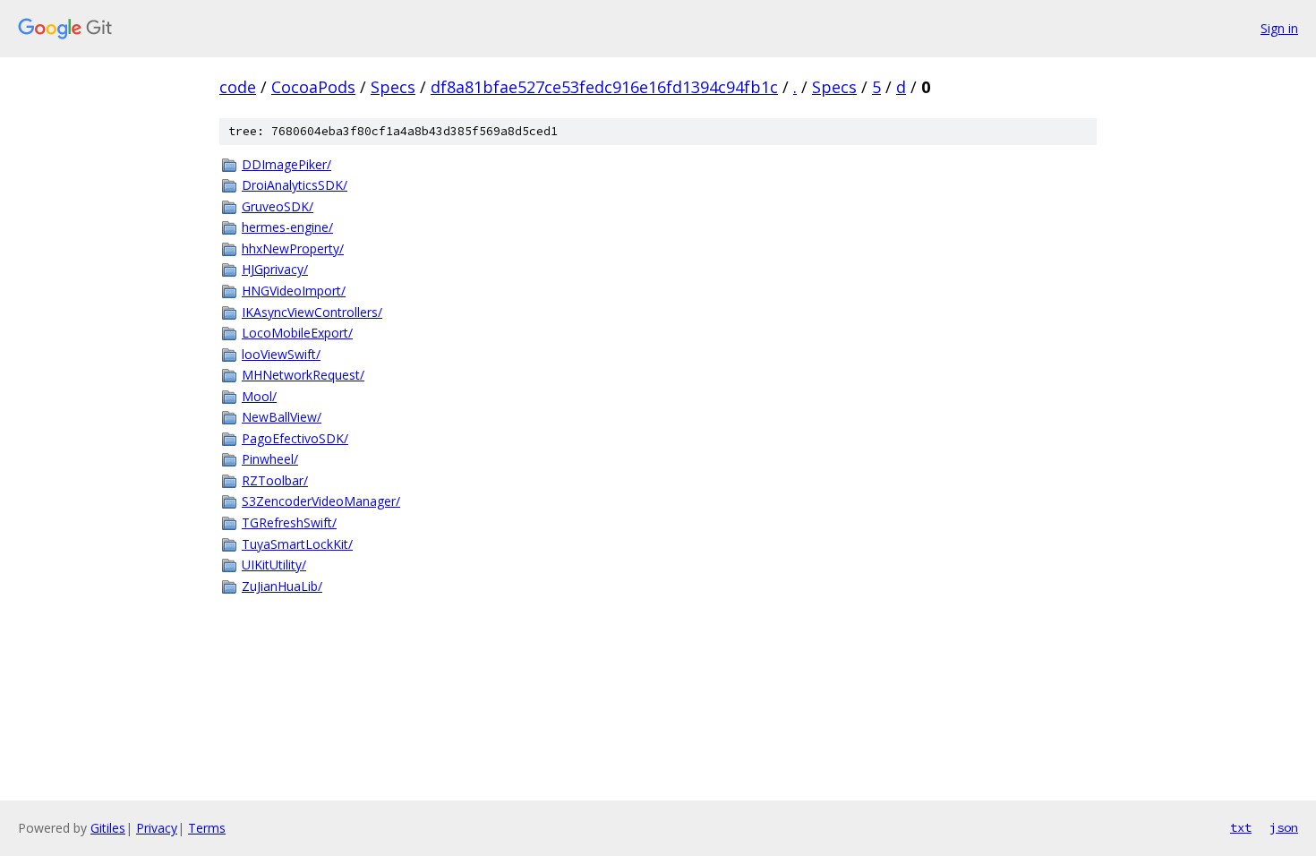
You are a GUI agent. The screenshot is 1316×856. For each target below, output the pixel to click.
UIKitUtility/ (274, 564)
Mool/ (259, 396)
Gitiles (107, 827)
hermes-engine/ (287, 226)
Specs (393, 87)
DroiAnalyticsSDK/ (294, 184)
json (1283, 827)
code (237, 87)
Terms (207, 827)
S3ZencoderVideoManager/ (321, 500)
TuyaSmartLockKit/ (297, 543)
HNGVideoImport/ (294, 290)
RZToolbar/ (275, 480)
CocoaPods (313, 87)
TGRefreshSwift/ (289, 522)
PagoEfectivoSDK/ (295, 438)
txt (1241, 827)
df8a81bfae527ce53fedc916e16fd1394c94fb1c (604, 87)
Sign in (1279, 28)
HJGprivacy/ (275, 269)
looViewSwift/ (281, 354)
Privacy (156, 827)
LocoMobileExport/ (297, 332)
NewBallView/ (281, 416)
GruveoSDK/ (277, 206)
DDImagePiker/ (286, 164)
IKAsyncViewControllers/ (312, 312)
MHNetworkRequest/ (303, 374)
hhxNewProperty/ (293, 248)
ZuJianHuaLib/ (282, 586)
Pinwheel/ (270, 458)
